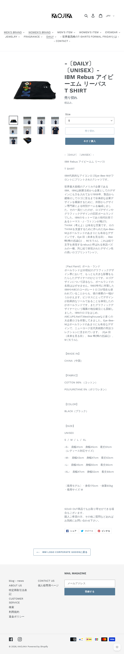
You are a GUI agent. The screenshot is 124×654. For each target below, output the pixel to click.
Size (67, 114)
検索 (11, 607)
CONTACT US (46, 580)
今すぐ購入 (90, 141)
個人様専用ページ (48, 585)
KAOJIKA (22, 646)
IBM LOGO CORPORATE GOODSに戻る (64, 552)
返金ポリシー (16, 616)
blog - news (16, 580)
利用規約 (14, 611)
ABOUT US (15, 585)
